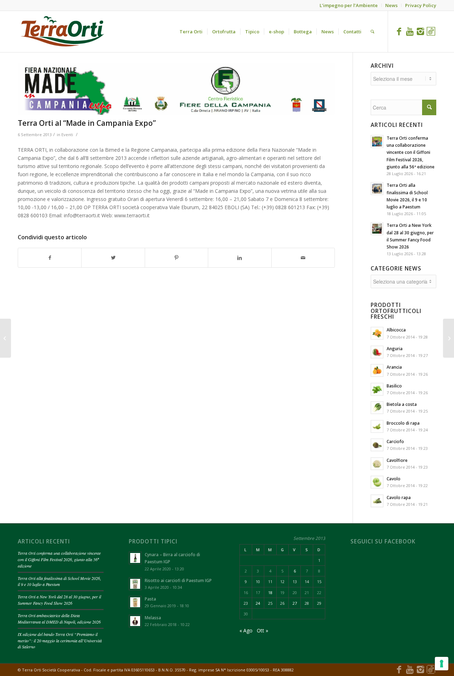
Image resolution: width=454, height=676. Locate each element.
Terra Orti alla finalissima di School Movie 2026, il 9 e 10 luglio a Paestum (59, 581)
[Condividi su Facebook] (49, 257)
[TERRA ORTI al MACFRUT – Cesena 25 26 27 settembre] (448, 338)
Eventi (67, 134)
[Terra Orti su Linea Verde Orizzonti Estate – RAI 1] (5, 338)
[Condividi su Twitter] (113, 257)
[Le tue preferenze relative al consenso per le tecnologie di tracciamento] (441, 663)
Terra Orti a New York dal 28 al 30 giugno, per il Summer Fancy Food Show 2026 (59, 600)
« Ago (246, 630)
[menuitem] (191, 31)
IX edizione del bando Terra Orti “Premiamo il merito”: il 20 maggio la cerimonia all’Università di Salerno (60, 640)
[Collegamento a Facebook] (399, 31)
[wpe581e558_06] (176, 89)
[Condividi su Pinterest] (176, 257)
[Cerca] (372, 31)
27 (295, 603)
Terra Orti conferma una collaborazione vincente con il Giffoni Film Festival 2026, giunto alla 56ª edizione (59, 559)
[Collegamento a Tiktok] (431, 31)
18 (270, 592)
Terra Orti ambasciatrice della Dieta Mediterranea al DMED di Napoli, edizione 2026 (59, 619)
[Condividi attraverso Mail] (303, 257)
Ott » (262, 630)
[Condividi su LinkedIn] (239, 257)
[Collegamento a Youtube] (409, 31)
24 (258, 603)
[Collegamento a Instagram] (420, 31)
